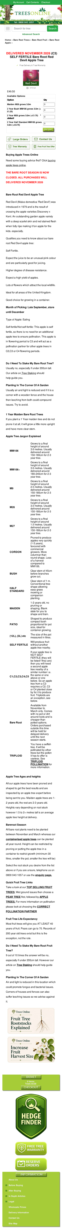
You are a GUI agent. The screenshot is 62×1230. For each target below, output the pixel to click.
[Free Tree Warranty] (31, 1149)
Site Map (13, 1224)
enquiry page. (43, 875)
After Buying (15, 1191)
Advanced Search (31, 34)
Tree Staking (28, 373)
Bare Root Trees (21, 40)
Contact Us (14, 1218)
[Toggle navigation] (8, 29)
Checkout (45, 2)
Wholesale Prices (17, 1207)
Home (8, 40)
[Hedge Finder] (31, 1117)
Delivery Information (19, 1213)
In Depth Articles (17, 1196)
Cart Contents (32, 2)
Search (52, 28)
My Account (18, 2)
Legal (11, 1202)
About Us (13, 1180)
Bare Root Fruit (39, 40)
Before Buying (16, 1185)
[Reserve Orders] (31, 1164)
